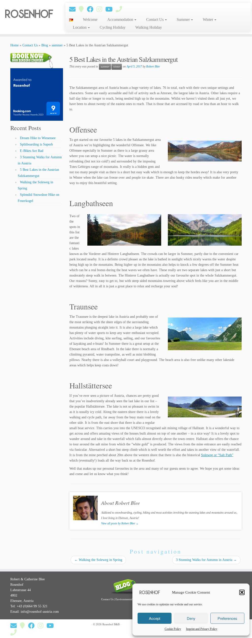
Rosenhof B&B (111, 624)
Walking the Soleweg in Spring (98, 560)
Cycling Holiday (113, 27)
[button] (241, 592)
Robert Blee (153, 66)
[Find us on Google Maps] (83, 9)
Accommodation (120, 19)
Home (14, 45)
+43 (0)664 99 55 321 (32, 606)
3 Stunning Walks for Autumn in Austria (206, 560)
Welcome (90, 19)
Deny (191, 618)
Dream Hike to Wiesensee (38, 138)
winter (116, 66)
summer (57, 45)
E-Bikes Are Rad (31, 151)
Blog (44, 45)
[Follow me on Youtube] (110, 9)
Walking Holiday (148, 27)
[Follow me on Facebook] (91, 9)
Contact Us (155, 19)
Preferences (227, 618)
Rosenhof (194, 579)
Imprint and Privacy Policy (201, 629)
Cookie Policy (173, 629)
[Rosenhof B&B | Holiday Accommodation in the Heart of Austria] (29, 13)
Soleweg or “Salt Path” (217, 455)
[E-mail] (74, 9)
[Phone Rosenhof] (120, 9)
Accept (154, 618)
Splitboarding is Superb (36, 144)
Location (80, 27)
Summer (184, 19)
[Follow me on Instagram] (100, 9)
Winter (208, 19)
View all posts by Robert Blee (120, 523)
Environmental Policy (127, 599)
